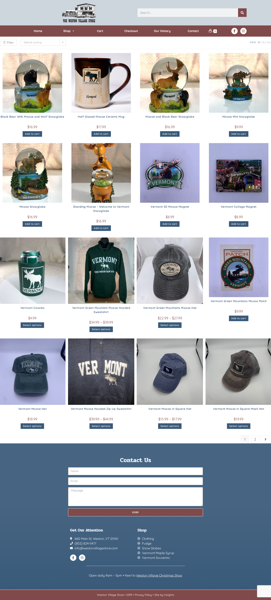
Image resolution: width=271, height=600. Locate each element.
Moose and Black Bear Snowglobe (169, 116)
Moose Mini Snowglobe (238, 116)
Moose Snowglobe (32, 206)
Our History (162, 31)
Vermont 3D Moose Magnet (170, 206)
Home (38, 31)
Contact (193, 31)
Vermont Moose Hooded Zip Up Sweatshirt (101, 409)
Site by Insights (164, 595)
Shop (66, 31)
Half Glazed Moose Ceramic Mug (101, 116)
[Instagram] (243, 31)
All (269, 42)
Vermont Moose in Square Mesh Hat (238, 409)
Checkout (131, 31)
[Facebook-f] (234, 31)
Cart (100, 31)
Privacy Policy (143, 595)
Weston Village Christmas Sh (157, 575)
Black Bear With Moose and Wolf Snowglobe (32, 116)
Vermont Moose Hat (32, 409)
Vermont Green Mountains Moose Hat (170, 308)
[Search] (242, 12)
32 (263, 42)
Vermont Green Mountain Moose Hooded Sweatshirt (101, 310)
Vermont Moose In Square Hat (169, 409)
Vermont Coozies (32, 308)
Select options (32, 325)
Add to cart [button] (32, 133)
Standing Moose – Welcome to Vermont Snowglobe (101, 209)
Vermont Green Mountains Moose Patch (239, 301)
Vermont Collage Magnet (239, 206)
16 (259, 42)
